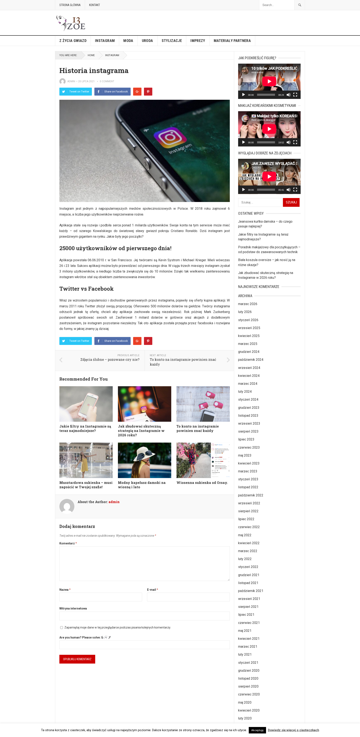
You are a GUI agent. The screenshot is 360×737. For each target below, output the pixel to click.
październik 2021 (250, 591)
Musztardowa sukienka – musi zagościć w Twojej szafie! (85, 484)
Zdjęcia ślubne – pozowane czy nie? (109, 359)
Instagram (105, 40)
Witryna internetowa (73, 608)
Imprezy (197, 40)
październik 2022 (250, 495)
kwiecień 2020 (249, 710)
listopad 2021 (248, 583)
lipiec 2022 (246, 519)
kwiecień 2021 (249, 639)
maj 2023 (244, 455)
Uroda (147, 40)
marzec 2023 (247, 471)
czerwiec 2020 (249, 694)
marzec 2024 (247, 384)
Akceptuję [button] (257, 730)
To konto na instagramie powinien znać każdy (197, 428)
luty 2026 (245, 312)
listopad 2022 (248, 487)
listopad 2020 (248, 678)
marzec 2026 (247, 304)
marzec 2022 (247, 551)
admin (71, 81)
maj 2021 (244, 631)
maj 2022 (244, 535)
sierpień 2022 (248, 511)
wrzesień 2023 (249, 423)
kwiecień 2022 (249, 543)
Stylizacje (172, 40)
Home (91, 55)
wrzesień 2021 (249, 599)
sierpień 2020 (248, 686)
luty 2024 (245, 392)
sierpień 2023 (248, 431)
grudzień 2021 (248, 575)
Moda (128, 40)
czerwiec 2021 (249, 623)
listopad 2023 (248, 416)
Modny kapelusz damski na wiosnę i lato (142, 484)
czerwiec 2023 (249, 447)
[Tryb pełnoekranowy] (295, 95)
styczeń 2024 (248, 399)
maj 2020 (244, 702)
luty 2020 (245, 718)
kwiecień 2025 (249, 336)
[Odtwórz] (243, 95)
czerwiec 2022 (249, 527)
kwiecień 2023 (249, 463)
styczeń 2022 (248, 567)
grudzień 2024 (248, 352)
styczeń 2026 (248, 320)
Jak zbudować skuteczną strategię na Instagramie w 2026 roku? (141, 430)
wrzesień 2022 (249, 503)
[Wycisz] (288, 95)
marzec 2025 (247, 344)
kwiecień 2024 (249, 376)
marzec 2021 (247, 647)
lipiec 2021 (246, 615)
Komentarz (68, 543)
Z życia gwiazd (72, 40)
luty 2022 (245, 559)
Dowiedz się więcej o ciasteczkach (293, 730)
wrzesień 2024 (249, 368)
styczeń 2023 (248, 479)
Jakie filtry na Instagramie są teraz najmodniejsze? (85, 428)
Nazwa (65, 589)
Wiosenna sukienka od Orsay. (202, 482)
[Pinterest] (148, 92)
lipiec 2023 (246, 439)
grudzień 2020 (248, 671)
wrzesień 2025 (249, 328)
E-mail (152, 589)
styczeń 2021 (248, 663)
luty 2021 (245, 654)
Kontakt (94, 5)
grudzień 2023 (248, 408)
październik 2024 (250, 360)
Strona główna (70, 5)
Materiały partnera (232, 40)
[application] (269, 81)
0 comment (107, 81)
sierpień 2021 (248, 607)
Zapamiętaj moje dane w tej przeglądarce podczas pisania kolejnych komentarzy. (117, 627)
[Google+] (137, 92)
